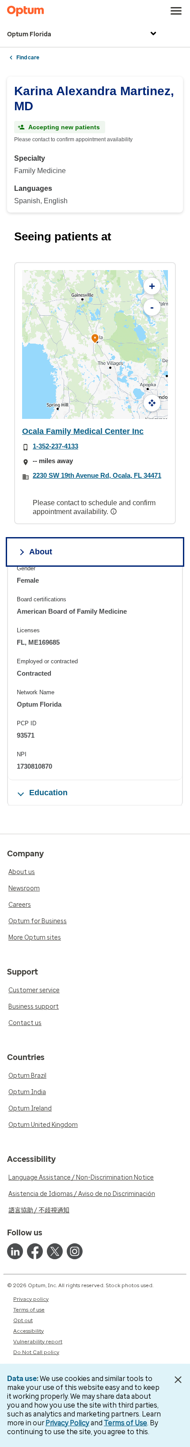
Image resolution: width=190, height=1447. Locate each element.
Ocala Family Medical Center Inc (83, 431)
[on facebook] (35, 1251)
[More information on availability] (114, 511)
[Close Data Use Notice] (178, 1379)
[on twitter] (55, 1251)
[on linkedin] (15, 1251)
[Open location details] (95, 339)
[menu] (176, 11)
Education (48, 792)
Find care (27, 57)
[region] (95, 672)
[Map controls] (152, 403)
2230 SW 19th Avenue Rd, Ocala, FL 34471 (97, 475)
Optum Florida (29, 34)
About (40, 551)
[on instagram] (75, 1251)
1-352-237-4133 (55, 446)
